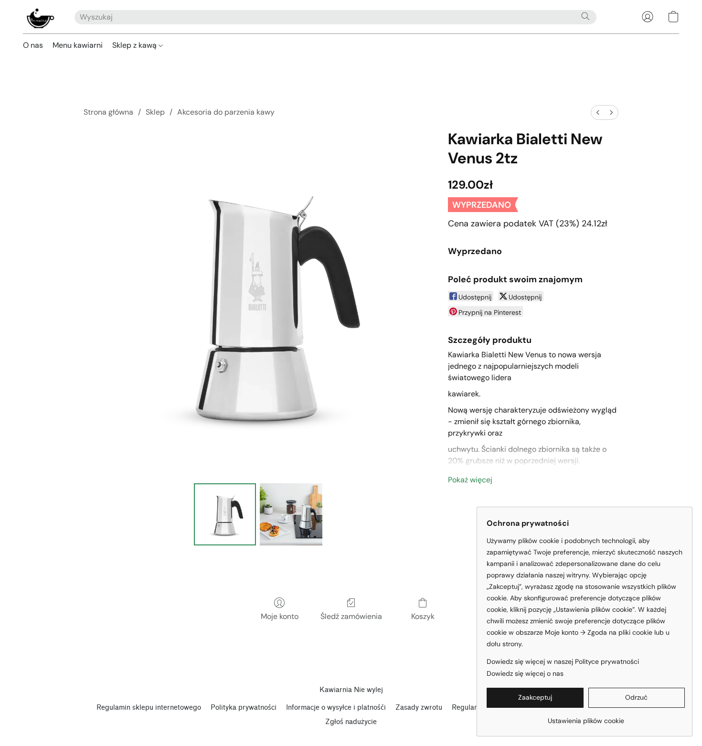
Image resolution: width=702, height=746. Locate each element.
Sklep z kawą (135, 45)
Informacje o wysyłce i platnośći (336, 707)
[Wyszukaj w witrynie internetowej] (585, 16)
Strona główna (108, 112)
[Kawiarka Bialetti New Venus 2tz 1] (291, 514)
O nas (33, 45)
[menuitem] (598, 112)
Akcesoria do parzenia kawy (226, 112)
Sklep (155, 112)
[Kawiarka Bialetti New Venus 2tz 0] (225, 514)
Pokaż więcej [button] (470, 480)
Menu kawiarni (78, 45)
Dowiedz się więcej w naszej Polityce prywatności (563, 661)
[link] (586, 717)
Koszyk (423, 616)
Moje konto (279, 616)
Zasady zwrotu (418, 707)
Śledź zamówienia (351, 616)
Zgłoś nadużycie (351, 722)
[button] (39, 17)
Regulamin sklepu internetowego (148, 707)
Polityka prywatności (244, 707)
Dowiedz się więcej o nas (525, 673)
